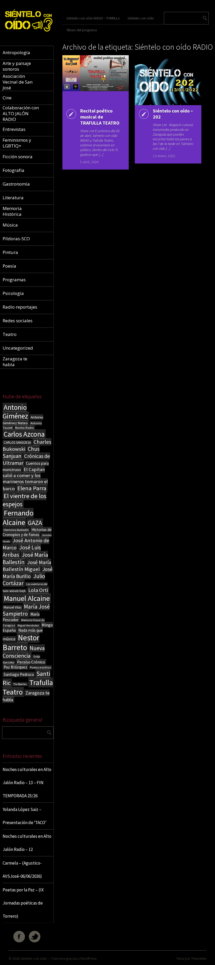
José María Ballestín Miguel (27, 566)
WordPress (88, 958)
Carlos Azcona (24, 434)
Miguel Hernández (28, 625)
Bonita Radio (24, 427)
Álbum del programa (81, 30)
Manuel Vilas (12, 607)
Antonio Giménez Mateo (23, 420)
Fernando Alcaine (18, 517)
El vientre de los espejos (24, 500)
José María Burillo (27, 572)
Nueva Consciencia (24, 652)
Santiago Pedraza (19, 674)
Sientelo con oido (33, 958)
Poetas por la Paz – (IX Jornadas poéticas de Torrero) (23, 903)
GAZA (35, 523)
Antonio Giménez (15, 411)
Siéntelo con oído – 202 (173, 114)
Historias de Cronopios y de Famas (27, 532)
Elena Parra (31, 488)
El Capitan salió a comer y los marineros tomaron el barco (25, 479)
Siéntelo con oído (140, 18)
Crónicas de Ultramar (26, 459)
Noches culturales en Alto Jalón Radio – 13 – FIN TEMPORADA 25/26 (27, 783)
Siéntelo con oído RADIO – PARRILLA (93, 18)
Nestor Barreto (21, 642)
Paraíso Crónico (31, 662)
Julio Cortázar (24, 580)
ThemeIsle (198, 958)
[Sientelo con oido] (28, 33)
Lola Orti (38, 590)
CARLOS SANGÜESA (17, 442)
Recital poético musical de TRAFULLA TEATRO (100, 117)
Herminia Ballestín (16, 530)
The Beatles (20, 684)
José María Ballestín (25, 558)
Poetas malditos (40, 667)
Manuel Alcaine (27, 598)
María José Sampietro (26, 610)
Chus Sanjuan (21, 452)
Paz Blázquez (15, 667)
